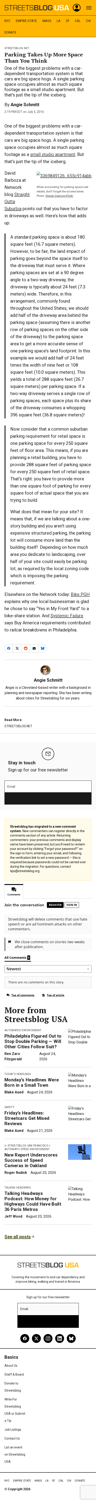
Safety (9, 1107)
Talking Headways (17, 1187)
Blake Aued (13, 1092)
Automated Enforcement (23, 1030)
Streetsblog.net (16, 48)
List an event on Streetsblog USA (14, 1454)
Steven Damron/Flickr (59, 196)
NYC (7, 21)
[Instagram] (48, 1338)
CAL (78, 21)
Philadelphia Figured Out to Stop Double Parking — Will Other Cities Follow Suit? (33, 1041)
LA (59, 21)
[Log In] (77, 8)
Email (11, 786)
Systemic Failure (66, 615)
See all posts (17, 1236)
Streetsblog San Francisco (28, 1145)
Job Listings (12, 1429)
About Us (10, 1365)
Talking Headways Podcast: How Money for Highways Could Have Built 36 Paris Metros (32, 1201)
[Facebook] (24, 1338)
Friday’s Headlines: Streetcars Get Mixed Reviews (26, 1118)
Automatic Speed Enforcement (27, 1149)
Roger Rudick (15, 1172)
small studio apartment (52, 154)
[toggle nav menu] (89, 7)
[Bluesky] (71, 1338)
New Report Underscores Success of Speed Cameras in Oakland (31, 1160)
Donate (10, 32)
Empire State (26, 21)
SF (67, 21)
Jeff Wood (13, 1216)
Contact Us (12, 1438)
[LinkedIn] (59, 1338)
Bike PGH (80, 594)
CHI (88, 21)
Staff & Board (14, 1374)
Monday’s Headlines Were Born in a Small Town (31, 1082)
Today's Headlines (17, 1074)
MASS (46, 21)
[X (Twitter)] (36, 1338)
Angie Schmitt (24, 104)
